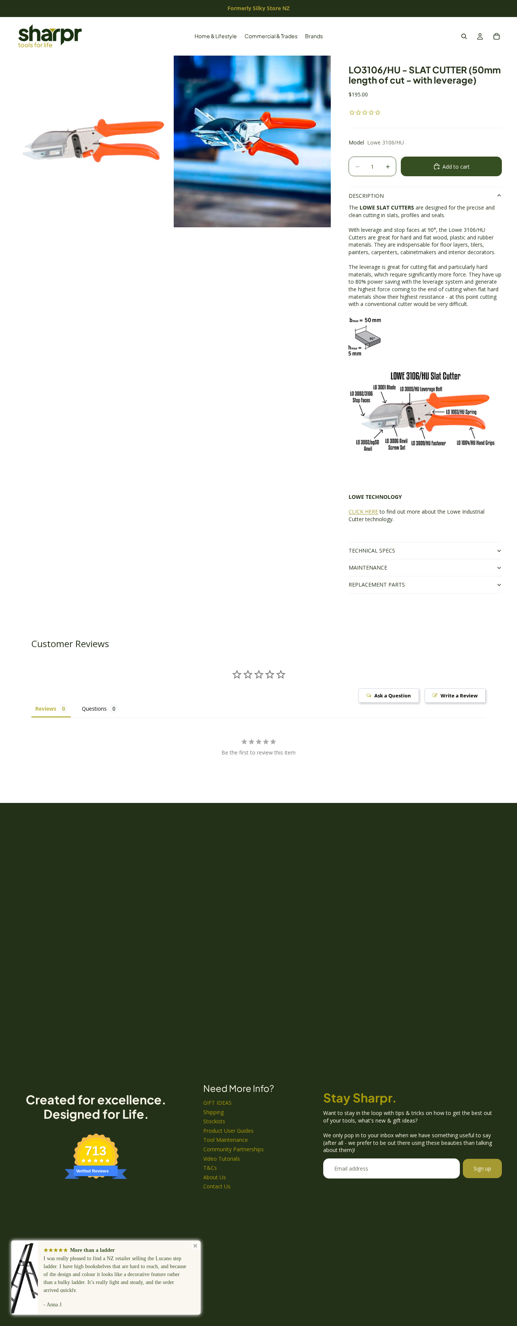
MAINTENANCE (368, 567)
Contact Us (216, 1186)
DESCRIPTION (366, 195)
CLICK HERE (363, 511)
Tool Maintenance (225, 1139)
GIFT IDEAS (217, 1102)
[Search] (464, 36)
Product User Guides (228, 1130)
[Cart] (496, 36)
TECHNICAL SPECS (372, 550)
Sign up (482, 1168)
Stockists (214, 1121)
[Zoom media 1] (93, 141)
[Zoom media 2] (252, 141)
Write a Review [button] (459, 695)
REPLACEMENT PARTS (377, 584)
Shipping (213, 1112)
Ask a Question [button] (392, 695)
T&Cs (210, 1167)
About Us (214, 1177)
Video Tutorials (221, 1158)
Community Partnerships (233, 1149)
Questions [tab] (94, 708)
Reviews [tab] (45, 708)
